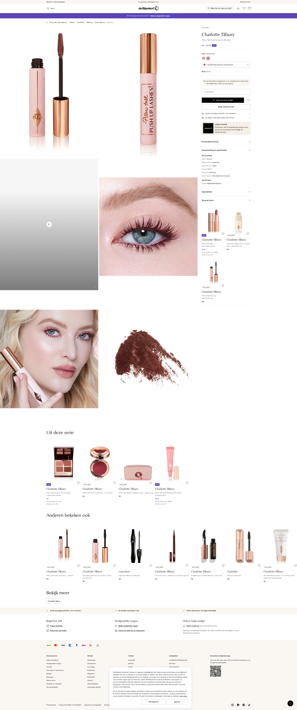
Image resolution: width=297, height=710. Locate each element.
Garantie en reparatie (54, 684)
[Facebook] (238, 705)
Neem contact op (193, 626)
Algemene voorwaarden (92, 705)
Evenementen (174, 667)
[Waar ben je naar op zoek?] (209, 8)
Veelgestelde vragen (53, 663)
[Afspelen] (49, 224)
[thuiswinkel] (97, 647)
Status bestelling (52, 660)
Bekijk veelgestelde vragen (160, 16)
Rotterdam (91, 677)
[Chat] (290, 703)
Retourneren (51, 680)
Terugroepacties (52, 687)
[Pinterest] (243, 705)
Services (172, 663)
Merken (131, 663)
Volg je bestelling (56, 626)
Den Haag (91, 667)
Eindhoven (91, 670)
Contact (49, 667)
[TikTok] (249, 705)
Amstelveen (91, 663)
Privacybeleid (51, 705)
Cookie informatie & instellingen (70, 705)
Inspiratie (131, 660)
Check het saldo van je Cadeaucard (131, 630)
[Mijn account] (238, 8)
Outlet (130, 667)
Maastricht (91, 674)
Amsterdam (91, 660)
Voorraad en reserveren (55, 670)
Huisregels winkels (94, 687)
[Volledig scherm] (95, 287)
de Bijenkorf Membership (178, 660)
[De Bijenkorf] (148, 8)
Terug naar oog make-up (58, 22)
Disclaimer (108, 705)
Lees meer (183, 696)
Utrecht (90, 680)
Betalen (49, 674)
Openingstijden (92, 684)
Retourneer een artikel (58, 630)
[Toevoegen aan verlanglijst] (248, 100)
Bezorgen (49, 677)
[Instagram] (232, 705)
